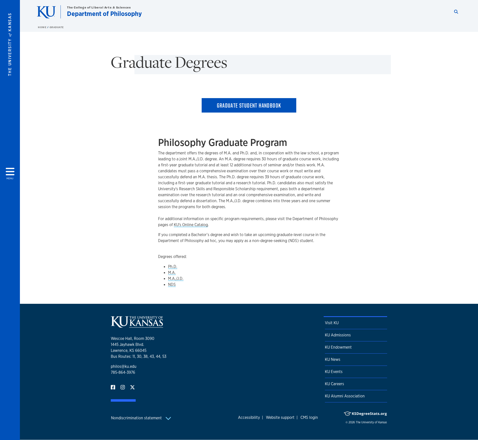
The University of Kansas (371, 422)
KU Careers (334, 383)
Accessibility (249, 417)
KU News (332, 359)
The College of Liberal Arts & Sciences (99, 7)
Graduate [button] (57, 27)
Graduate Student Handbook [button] (249, 105)
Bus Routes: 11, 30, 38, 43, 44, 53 (138, 356)
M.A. (172, 272)
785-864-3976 (123, 372)
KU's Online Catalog (191, 224)
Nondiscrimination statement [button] (137, 418)
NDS (172, 284)
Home (42, 27)
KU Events (334, 371)
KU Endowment (338, 347)
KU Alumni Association (345, 396)
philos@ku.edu (123, 366)
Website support (280, 417)
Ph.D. (172, 266)
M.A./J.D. (175, 278)
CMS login (309, 417)
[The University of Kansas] (137, 325)
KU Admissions (338, 335)
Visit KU (332, 322)
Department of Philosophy (104, 13)
